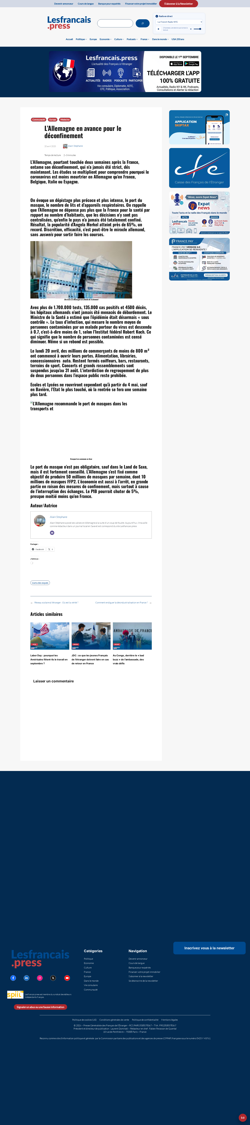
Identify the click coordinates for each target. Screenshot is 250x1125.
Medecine (65, 119)
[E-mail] (52, 533)
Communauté (39, 119)
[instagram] (40, 978)
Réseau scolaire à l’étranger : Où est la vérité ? (56, 602)
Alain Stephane (75, 145)
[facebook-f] (13, 978)
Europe (52, 119)
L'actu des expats (40, 582)
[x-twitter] (53, 978)
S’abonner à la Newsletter (178, 3)
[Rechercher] (143, 23)
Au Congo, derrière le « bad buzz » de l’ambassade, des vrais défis (128, 659)
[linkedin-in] (26, 978)
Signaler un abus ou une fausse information (40, 1007)
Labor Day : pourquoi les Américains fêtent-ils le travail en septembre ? (49, 659)
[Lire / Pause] (158, 29)
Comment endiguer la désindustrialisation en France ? (121, 602)
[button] (243, 1118)
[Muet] (191, 29)
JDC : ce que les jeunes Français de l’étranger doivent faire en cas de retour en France (90, 659)
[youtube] (67, 978)
